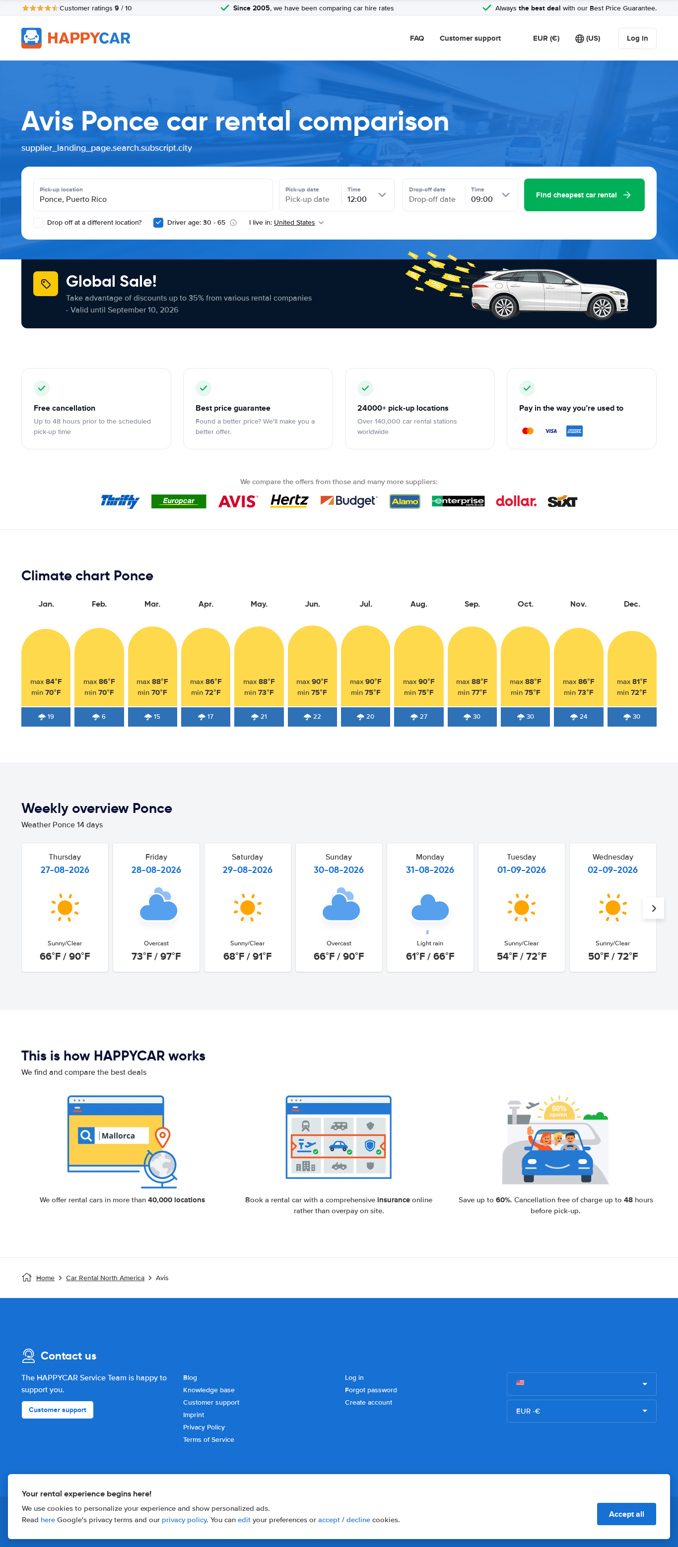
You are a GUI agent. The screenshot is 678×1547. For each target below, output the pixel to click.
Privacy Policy (204, 1427)
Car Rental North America (105, 1278)
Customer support (470, 38)
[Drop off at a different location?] (38, 223)
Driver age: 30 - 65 (196, 222)
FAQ (417, 38)
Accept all (626, 1514)
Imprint (193, 1415)
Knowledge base (209, 1390)
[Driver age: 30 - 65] (158, 223)
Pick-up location (61, 189)
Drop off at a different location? (93, 222)
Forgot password (371, 1390)
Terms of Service (208, 1439)
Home (45, 1278)
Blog (190, 1377)
